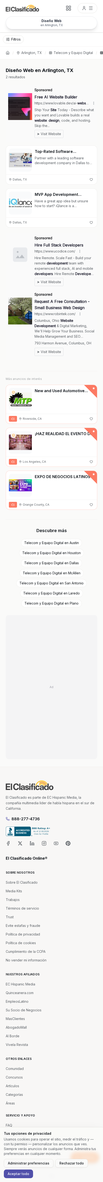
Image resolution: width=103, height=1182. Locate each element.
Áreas (10, 1103)
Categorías (14, 1094)
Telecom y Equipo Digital (73, 53)
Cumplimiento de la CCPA (26, 951)
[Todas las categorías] (68, 8)
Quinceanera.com (20, 993)
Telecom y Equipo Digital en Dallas (51, 563)
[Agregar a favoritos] (91, 179)
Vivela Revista (17, 1045)
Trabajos (13, 900)
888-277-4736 (25, 818)
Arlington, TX (31, 53)
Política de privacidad (23, 934)
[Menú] (87, 8)
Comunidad (15, 1069)
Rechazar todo (71, 1163)
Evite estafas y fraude (23, 926)
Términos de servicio (22, 908)
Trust (10, 917)
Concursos (14, 1077)
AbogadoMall (16, 1027)
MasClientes (15, 1019)
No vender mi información (26, 960)
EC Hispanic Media (20, 984)
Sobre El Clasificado (22, 882)
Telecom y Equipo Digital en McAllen (51, 573)
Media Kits (14, 891)
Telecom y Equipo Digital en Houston (51, 553)
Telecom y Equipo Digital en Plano (51, 603)
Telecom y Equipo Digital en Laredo (51, 593)
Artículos (12, 1086)
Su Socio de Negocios (23, 1010)
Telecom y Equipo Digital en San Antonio (51, 583)
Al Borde (12, 1036)
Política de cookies (21, 943)
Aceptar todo (18, 1174)
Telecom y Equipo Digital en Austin (51, 543)
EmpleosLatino (17, 1001)
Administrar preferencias (28, 1163)
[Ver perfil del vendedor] (13, 392)
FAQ (9, 1125)
